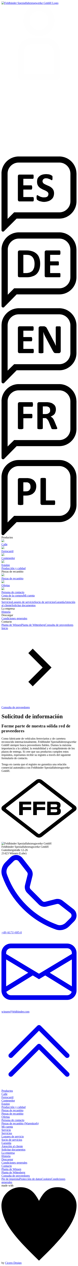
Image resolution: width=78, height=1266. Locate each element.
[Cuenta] (39, 43)
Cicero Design (13, 1262)
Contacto (6, 1165)
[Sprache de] (39, 306)
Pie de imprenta (10, 1178)
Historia (6, 611)
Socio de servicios (44, 602)
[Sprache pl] (39, 534)
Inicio (4, 628)
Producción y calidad (13, 568)
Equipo (5, 1103)
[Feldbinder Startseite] (29, 3)
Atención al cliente (12, 1146)
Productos (7, 1090)
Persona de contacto (12, 1120)
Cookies (46, 1178)
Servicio (6, 1129)
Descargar (7, 1159)
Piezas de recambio (12, 1110)
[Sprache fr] (39, 458)
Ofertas (5, 1116)
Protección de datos (30, 1178)
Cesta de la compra (12, 595)
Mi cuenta (29, 595)
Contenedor (8, 1100)
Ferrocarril (7, 1097)
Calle (4, 1094)
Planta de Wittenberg (33, 624)
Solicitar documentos (24, 605)
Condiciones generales (14, 618)
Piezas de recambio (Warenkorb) (20, 1123)
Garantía (60, 602)
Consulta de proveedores (59, 624)
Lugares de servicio (23, 602)
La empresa (8, 1152)
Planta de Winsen (11, 624)
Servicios (6, 602)
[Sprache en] (39, 382)
